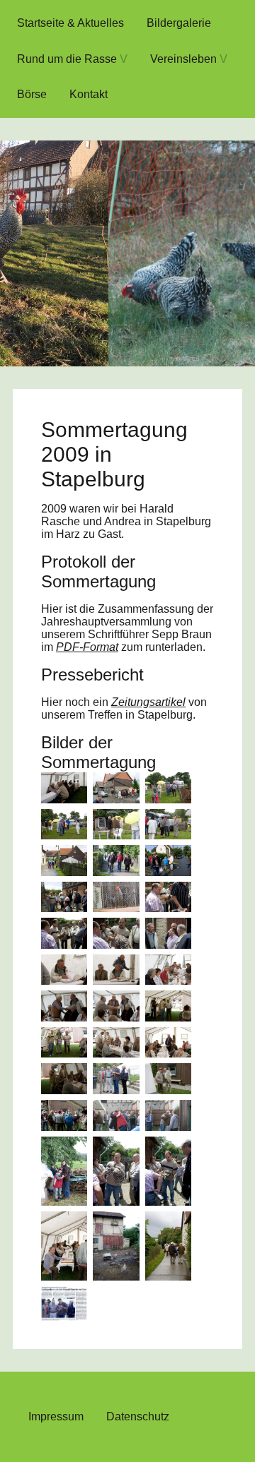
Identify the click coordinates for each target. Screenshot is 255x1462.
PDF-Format (87, 647)
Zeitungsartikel (148, 702)
